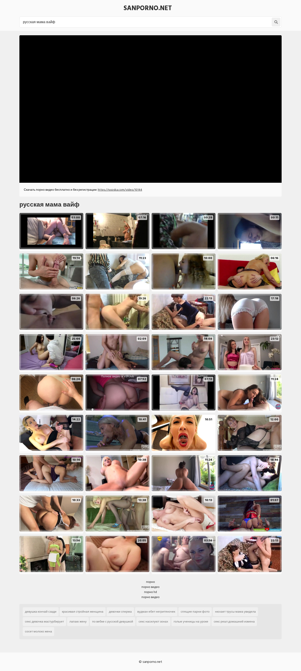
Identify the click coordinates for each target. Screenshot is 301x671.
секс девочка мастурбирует (44, 621)
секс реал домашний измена (234, 621)
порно (150, 581)
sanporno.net (148, 8)
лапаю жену (78, 621)
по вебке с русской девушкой (112, 621)
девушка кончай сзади (40, 611)
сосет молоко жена (38, 631)
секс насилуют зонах (153, 621)
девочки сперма (120, 611)
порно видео (150, 586)
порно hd (150, 592)
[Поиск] (276, 22)
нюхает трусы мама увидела (235, 611)
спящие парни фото (195, 611)
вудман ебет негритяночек (156, 611)
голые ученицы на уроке (191, 621)
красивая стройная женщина (82, 611)
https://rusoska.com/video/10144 (120, 189)
